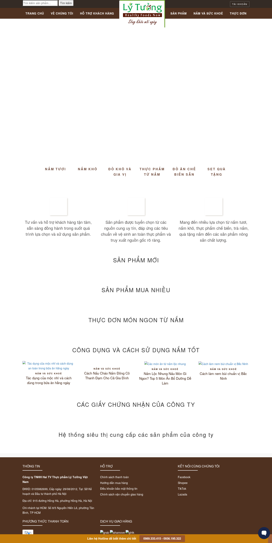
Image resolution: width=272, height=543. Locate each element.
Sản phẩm (178, 13)
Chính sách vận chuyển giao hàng (121, 494)
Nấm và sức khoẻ (48, 373)
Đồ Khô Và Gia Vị (120, 172)
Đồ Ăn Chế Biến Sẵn (184, 172)
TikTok (182, 488)
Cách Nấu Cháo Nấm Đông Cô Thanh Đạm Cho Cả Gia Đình (107, 375)
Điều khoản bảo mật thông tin (118, 488)
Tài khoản (239, 4)
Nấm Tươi (55, 169)
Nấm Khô (87, 169)
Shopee (183, 483)
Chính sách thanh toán (114, 477)
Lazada (182, 494)
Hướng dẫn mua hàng (114, 483)
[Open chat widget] (264, 533)
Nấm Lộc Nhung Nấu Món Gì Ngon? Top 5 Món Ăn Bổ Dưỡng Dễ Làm (165, 378)
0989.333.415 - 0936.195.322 (162, 538)
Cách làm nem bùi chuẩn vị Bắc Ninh (223, 376)
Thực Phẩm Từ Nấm (152, 172)
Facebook (184, 477)
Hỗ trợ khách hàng (97, 13)
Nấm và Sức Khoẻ (208, 13)
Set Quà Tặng (216, 172)
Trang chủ (34, 13)
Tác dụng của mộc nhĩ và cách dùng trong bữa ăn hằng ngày (48, 380)
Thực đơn (238, 13)
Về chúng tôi (62, 13)
